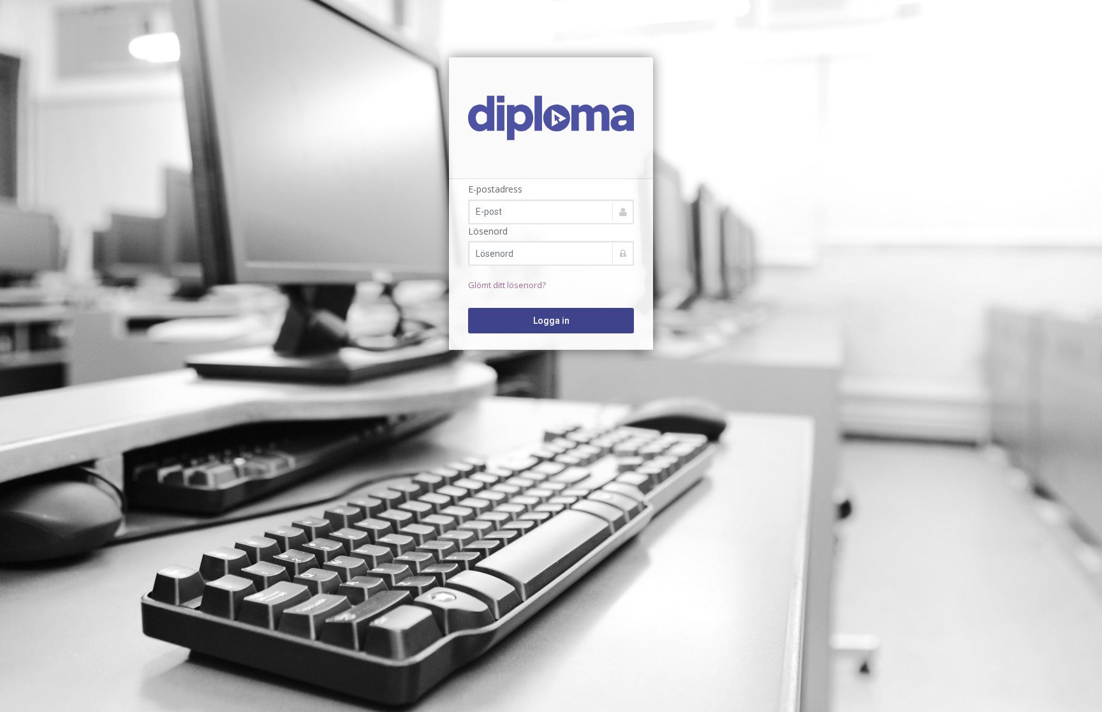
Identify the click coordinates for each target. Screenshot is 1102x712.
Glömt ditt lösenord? (507, 285)
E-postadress (495, 189)
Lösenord (488, 231)
